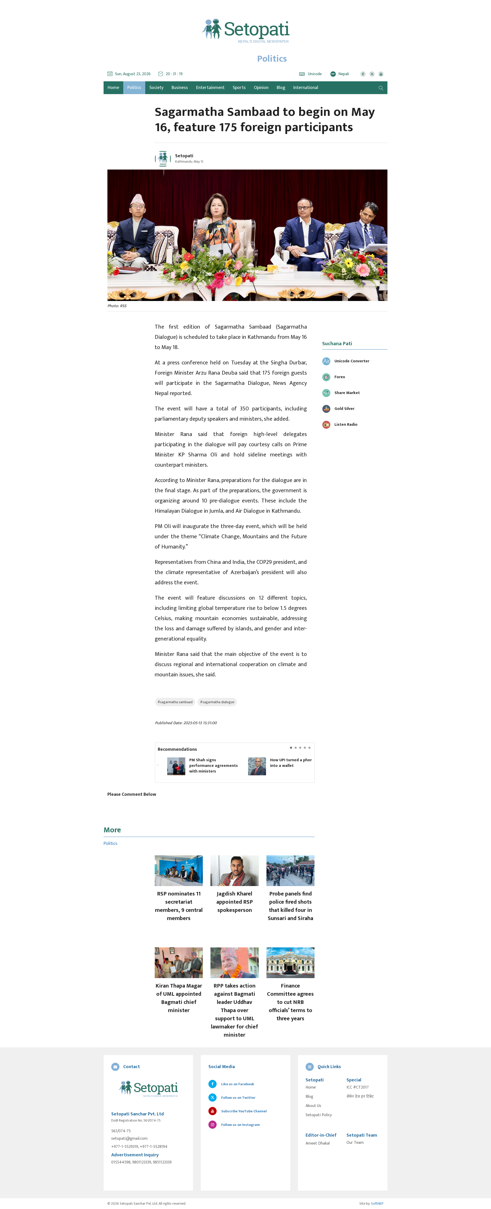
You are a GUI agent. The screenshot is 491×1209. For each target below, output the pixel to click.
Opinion (261, 88)
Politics (134, 88)
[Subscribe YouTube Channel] (381, 74)
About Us (313, 1106)
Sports (239, 88)
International (305, 88)
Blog (281, 88)
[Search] (381, 87)
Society (156, 88)
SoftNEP (377, 1203)
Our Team (355, 1142)
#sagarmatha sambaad (175, 702)
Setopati (184, 156)
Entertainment (210, 88)
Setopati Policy (319, 1115)
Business (180, 88)
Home (311, 1087)
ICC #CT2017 (358, 1087)
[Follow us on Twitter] (372, 74)
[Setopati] (148, 1089)
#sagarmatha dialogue (217, 702)
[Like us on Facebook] (363, 74)
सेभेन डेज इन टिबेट (360, 1096)
